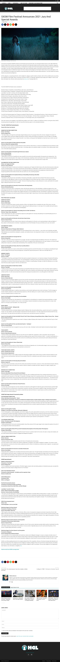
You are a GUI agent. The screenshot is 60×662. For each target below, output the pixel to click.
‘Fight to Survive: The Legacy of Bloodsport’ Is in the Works (42, 599)
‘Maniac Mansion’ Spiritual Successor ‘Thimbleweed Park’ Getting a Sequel (5, 599)
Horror (4, 3)
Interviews (15, 3)
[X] (5, 24)
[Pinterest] (8, 24)
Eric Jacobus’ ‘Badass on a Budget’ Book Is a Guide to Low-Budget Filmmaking (29, 599)
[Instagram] (58, 1)
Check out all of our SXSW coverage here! (10, 549)
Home (2, 0)
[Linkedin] (12, 582)
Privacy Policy (48, 660)
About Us (43, 660)
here (21, 545)
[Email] (16, 24)
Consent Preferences (30, 652)
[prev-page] (2, 602)
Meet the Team (24, 3)
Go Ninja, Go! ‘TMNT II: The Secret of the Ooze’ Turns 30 (48, 569)
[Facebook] (56, 1)
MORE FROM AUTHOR (15, 587)
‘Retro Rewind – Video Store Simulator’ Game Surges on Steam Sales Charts (53, 599)
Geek (9, 3)
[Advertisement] (37, 8)
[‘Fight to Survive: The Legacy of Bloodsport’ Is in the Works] (42, 593)
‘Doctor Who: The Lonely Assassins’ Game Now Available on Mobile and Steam (14, 570)
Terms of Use (54, 660)
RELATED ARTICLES (5, 587)
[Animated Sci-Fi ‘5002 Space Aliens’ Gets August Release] (18, 593)
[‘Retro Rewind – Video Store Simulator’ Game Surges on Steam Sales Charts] (53, 593)
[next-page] (4, 602)
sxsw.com (26, 79)
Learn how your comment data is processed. (25, 636)
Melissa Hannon (4, 21)
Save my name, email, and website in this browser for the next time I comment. (18, 630)
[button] (57, 3)
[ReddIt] (13, 24)
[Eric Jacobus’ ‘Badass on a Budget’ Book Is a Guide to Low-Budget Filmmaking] (30, 593)
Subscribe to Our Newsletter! (35, 3)
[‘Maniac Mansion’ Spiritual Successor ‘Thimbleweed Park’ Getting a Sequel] (6, 593)
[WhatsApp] (10, 24)
